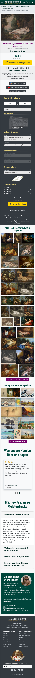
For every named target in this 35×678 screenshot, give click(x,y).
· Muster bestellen (23, 646)
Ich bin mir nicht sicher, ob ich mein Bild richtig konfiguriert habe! (16, 564)
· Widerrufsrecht (6, 642)
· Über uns (5, 646)
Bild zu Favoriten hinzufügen (18, 87)
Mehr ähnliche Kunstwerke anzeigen (17, 379)
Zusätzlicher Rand (8, 107)
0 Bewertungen (21, 91)
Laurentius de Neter (8, 9)
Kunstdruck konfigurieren (19, 62)
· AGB (4, 637)
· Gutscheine (22, 644)
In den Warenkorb (18, 204)
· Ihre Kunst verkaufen (24, 635)
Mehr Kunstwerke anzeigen (17, 441)
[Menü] (2, 2)
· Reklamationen (7, 644)
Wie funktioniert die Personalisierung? (17, 514)
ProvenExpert (13, 485)
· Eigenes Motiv (22, 633)
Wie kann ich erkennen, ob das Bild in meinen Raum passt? (16, 549)
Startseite (3, 7)
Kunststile (10, 7)
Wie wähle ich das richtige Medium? (16, 557)
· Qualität (21, 637)
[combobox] (17, 109)
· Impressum (6, 635)
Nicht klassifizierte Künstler (22, 7)
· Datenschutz (6, 640)
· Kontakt (5, 633)
